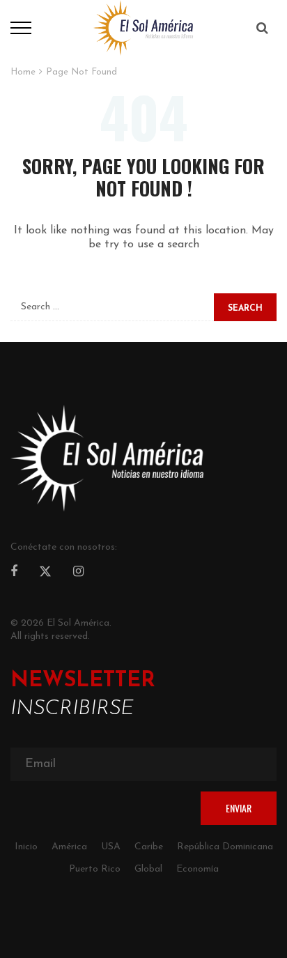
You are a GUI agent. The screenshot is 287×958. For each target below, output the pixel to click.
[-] (143, 27)
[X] (45, 573)
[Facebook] (13, 572)
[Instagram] (78, 572)
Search (245, 308)
